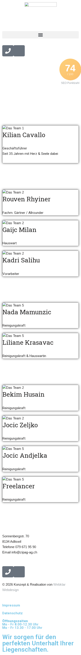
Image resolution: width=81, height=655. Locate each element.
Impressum (11, 605)
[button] (40, 34)
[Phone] (8, 50)
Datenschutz (12, 613)
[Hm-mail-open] (19, 50)
